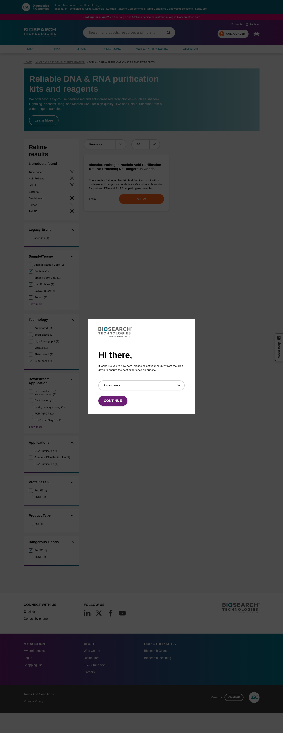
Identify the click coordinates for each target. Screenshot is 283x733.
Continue (113, 401)
